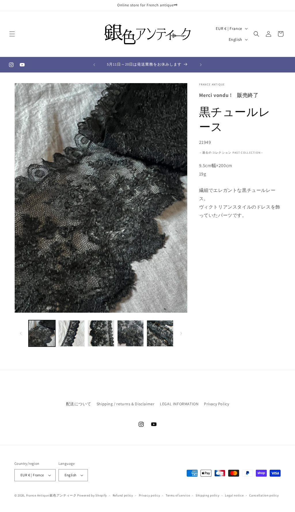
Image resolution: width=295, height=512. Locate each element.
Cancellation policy (264, 495)
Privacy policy (149, 495)
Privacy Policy (216, 403)
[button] (12, 34)
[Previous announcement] (94, 64)
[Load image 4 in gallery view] (130, 333)
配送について (78, 403)
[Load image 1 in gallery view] (42, 333)
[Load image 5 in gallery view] (160, 333)
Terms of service (178, 495)
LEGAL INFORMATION (179, 403)
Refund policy (123, 495)
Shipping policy (208, 495)
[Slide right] (181, 333)
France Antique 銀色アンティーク (51, 495)
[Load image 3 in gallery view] (101, 333)
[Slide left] (20, 333)
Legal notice (234, 495)
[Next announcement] (200, 64)
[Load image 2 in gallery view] (71, 333)
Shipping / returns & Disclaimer (126, 403)
